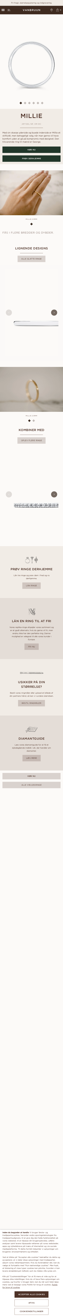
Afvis (31, 1303)
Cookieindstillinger (31, 1311)
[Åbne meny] (3, 10)
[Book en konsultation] (52, 10)
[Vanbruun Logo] (31, 10)
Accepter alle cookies (31, 1294)
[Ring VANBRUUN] (9, 10)
